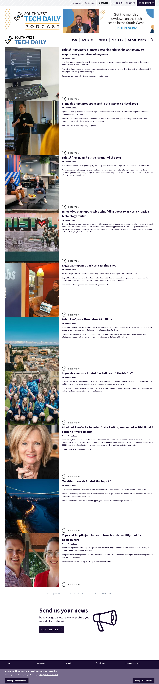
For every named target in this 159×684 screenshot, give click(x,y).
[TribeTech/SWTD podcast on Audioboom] (107, 3)
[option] (79, 21)
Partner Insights (137, 40)
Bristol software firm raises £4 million (87, 319)
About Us (77, 3)
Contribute (148, 3)
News (74, 40)
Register (130, 3)
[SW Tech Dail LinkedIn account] (102, 3)
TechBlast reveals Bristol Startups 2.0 (86, 481)
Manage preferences (16, 680)
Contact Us (89, 3)
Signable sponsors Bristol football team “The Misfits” (97, 373)
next (104, 593)
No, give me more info (49, 674)
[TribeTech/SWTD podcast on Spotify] (104, 3)
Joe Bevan (74, 58)
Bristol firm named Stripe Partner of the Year (91, 157)
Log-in (119, 3)
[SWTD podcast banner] (79, 21)
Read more (74, 98)
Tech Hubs (117, 40)
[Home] (32, 40)
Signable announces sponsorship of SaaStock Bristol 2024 (100, 103)
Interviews (87, 40)
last (110, 593)
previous (56, 593)
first (48, 593)
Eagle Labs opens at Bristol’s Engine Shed (89, 265)
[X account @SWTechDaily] (99, 3)
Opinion (103, 40)
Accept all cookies (143, 680)
